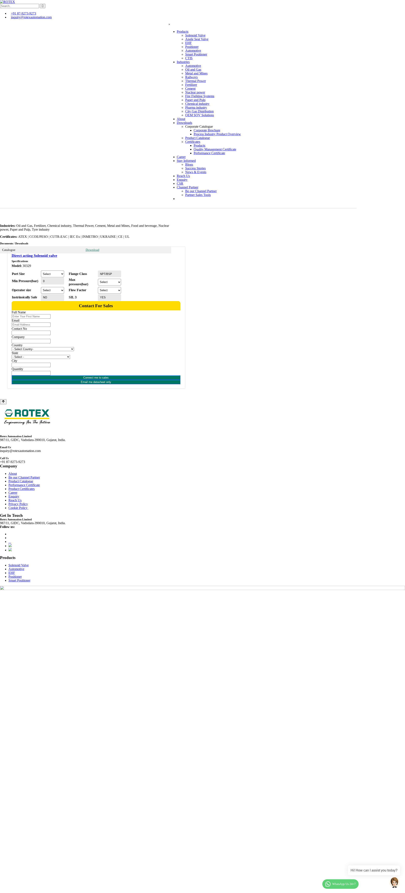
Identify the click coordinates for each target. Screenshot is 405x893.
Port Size (18, 274)
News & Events (195, 172)
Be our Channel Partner (201, 191)
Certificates (192, 141)
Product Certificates (21, 489)
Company (18, 337)
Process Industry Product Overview (217, 134)
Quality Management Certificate (215, 149)
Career (181, 157)
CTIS (189, 58)
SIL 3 (73, 297)
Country (17, 345)
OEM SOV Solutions (199, 115)
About (181, 119)
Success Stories (195, 168)
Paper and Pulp (195, 100)
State (15, 353)
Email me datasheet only (96, 382)
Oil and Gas (193, 69)
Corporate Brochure (207, 130)
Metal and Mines (196, 73)
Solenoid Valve (195, 35)
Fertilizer (191, 85)
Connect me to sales (96, 377)
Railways (191, 77)
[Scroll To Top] (3, 401)
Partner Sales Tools (198, 195)
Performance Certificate (209, 153)
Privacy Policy (18, 504)
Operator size (21, 290)
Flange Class (78, 274)
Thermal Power (195, 81)
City (14, 361)
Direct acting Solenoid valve (34, 255)
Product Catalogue (197, 138)
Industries (183, 62)
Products (182, 31)
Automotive (193, 50)
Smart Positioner (196, 54)
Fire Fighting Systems (199, 96)
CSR (180, 183)
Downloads (184, 122)
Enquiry (182, 179)
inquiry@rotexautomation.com (31, 17)
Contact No (19, 328)
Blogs (189, 164)
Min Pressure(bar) (25, 281)
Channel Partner (187, 187)
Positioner (191, 47)
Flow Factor (77, 290)
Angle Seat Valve (196, 39)
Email (15, 320)
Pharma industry (196, 107)
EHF (188, 43)
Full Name (19, 312)
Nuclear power (195, 92)
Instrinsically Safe (24, 297)
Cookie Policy (18, 508)
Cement (190, 88)
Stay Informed (186, 160)
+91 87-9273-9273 (23, 13)
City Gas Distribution (199, 111)
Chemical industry (197, 104)
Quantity (17, 369)
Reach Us (183, 176)
